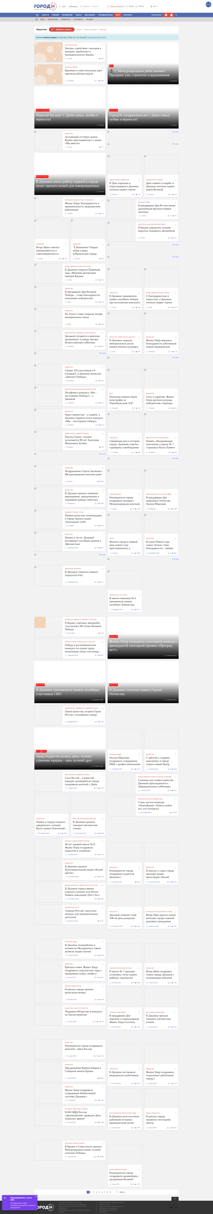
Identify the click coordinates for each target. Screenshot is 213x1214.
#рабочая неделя (71, 67)
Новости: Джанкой (90, 29)
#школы (68, 885)
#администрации (82, 333)
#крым (67, 642)
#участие (123, 595)
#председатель (163, 438)
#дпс (79, 1109)
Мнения (55, 15)
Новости (45, 15)
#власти (93, 333)
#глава (170, 911)
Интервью (89, 19)
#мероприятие (114, 180)
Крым (42, 19)
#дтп (111, 393)
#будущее (160, 777)
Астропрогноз (78, 19)
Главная (79, 29)
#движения (125, 180)
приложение (156, 15)
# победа (73, 642)
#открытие (87, 266)
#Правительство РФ (72, 907)
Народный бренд (105, 15)
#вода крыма (155, 1012)
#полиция (142, 202)
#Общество (114, 110)
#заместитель (151, 180)
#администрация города (74, 512)
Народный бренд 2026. (97, 37)
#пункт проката (42, 176)
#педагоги (156, 1113)
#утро (111, 538)
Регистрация (73, 6)
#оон (111, 66)
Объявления (67, 15)
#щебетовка (69, 1008)
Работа (79, 15)
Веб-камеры (90, 15)
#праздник (69, 200)
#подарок (113, 1012)
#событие (77, 568)
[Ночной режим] (210, 4)
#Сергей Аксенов (71, 45)
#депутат (132, 337)
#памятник (69, 619)
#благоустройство (81, 1008)
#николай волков (42, 110)
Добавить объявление (117, 6)
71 (117, 1192)
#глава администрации (73, 266)
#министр (77, 619)
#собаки (84, 1109)
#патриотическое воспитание (85, 389)
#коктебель (142, 224)
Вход (63, 6)
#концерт (68, 841)
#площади (168, 777)
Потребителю (65, 19)
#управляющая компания (86, 818)
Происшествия (53, 19)
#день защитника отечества (156, 494)
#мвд (148, 202)
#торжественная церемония (156, 911)
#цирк (44, 751)
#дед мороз (69, 568)
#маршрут (85, 619)
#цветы (166, 293)
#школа (75, 841)
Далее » (122, 1192)
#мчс (74, 818)
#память (160, 180)
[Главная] (37, 15)
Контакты (127, 15)
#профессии (89, 200)
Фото (118, 15)
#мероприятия (70, 333)
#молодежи (121, 1012)
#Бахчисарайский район (156, 224)
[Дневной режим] (207, 4)
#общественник (115, 494)
